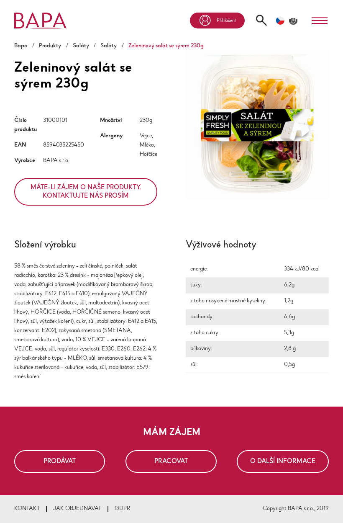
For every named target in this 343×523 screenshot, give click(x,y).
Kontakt (27, 509)
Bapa (21, 46)
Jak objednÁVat (77, 509)
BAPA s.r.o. (56, 161)
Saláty (81, 46)
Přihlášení (226, 20)
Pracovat (171, 461)
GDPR (122, 509)
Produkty (50, 46)
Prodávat (60, 461)
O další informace (282, 461)
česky (280, 20)
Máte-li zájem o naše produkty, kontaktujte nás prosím (86, 191)
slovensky (293, 20)
